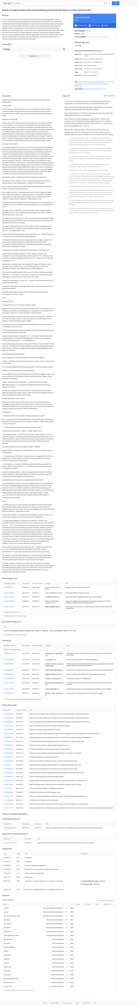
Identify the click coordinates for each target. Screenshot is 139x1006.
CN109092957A (8, 776)
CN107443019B (8, 741)
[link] (6, 908)
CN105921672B (8, 726)
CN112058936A (8, 800)
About (45, 1003)
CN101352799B (8, 729)
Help (94, 1003)
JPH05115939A (8, 593)
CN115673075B (8, 683)
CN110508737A (8, 757)
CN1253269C (8, 765)
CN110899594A (9, 674)
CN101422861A (8, 745)
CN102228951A (8, 737)
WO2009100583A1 (10, 601)
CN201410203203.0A (10, 828)
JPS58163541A (8, 587)
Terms (77, 1003)
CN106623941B (8, 722)
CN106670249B (8, 749)
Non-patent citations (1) (97, 82)
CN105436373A (9, 664)
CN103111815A (8, 808)
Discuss (103, 89)
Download (101, 900)
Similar (106, 25)
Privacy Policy (86, 1003)
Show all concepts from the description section (18, 990)
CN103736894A (8, 733)
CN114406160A (8, 773)
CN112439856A (9, 678)
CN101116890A (9, 597)
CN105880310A (8, 769)
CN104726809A (8, 784)
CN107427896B (8, 659)
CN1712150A (8, 788)
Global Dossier (95, 89)
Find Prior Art (95, 25)
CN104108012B (8, 653)
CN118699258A (8, 792)
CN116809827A (9, 693)
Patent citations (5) (84, 82)
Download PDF (82, 25)
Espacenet (87, 89)
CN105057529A (8, 753)
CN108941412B (8, 804)
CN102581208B (8, 718)
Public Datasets (67, 1003)
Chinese (88, 31)
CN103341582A (9, 606)
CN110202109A (8, 796)
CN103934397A (8, 714)
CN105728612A (8, 780)
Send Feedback (55, 1003)
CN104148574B (8, 761)
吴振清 (83, 34)
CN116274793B (8, 689)
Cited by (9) (109, 82)
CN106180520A (9, 670)
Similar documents (89, 84)
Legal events (79, 84)
